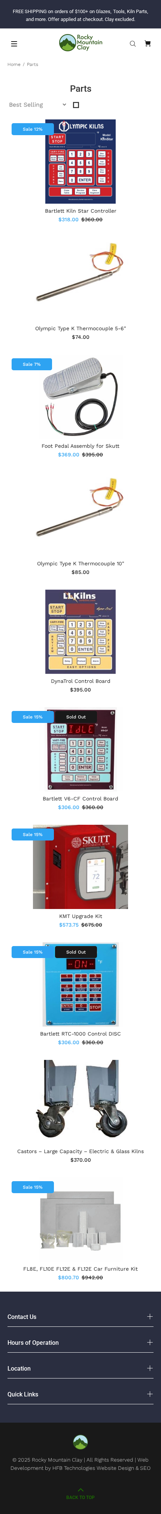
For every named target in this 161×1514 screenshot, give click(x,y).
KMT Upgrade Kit (80, 916)
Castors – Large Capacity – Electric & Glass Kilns (80, 1151)
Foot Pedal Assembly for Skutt (80, 446)
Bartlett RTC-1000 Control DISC (80, 1034)
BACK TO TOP (80, 1497)
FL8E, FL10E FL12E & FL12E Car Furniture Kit (80, 1269)
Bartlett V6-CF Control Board (80, 799)
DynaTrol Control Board (80, 681)
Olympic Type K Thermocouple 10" (80, 563)
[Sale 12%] (80, 161)
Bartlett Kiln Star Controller (80, 211)
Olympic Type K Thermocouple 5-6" (80, 328)
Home (14, 64)
